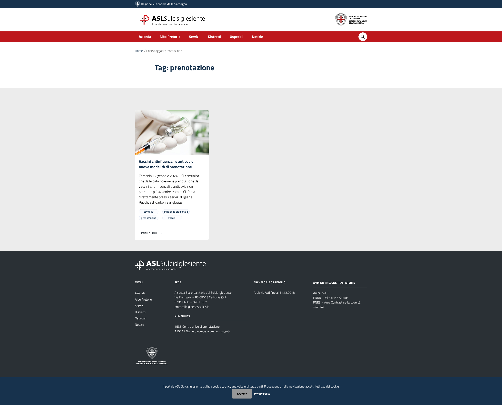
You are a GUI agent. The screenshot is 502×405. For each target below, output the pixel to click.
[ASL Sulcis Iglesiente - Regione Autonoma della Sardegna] (170, 265)
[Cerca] (362, 36)
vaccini (172, 218)
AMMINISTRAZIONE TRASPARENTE (334, 283)
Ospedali (236, 36)
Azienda (145, 36)
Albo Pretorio (170, 36)
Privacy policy (262, 393)
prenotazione (148, 218)
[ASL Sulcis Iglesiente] (137, 4)
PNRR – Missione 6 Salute (330, 297)
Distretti (214, 36)
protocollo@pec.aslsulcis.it (192, 306)
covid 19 (149, 211)
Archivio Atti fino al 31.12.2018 (274, 292)
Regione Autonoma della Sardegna (164, 4)
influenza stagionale (176, 211)
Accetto (242, 393)
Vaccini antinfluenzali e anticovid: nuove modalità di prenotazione (167, 164)
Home (139, 50)
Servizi (194, 36)
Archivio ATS (321, 293)
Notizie (257, 36)
